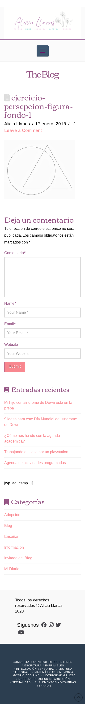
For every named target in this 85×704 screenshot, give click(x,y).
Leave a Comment (23, 130)
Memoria (66, 672)
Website (11, 345)
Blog (8, 526)
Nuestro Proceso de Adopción (44, 679)
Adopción (12, 515)
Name (10, 303)
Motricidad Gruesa (59, 675)
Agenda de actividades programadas (35, 463)
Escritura (32, 665)
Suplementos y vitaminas (55, 682)
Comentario (15, 253)
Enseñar (11, 537)
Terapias (44, 685)
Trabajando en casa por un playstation (36, 452)
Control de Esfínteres (52, 662)
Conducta (21, 662)
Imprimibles (54, 665)
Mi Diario (11, 569)
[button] (43, 50)
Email (10, 324)
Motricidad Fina (26, 675)
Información (14, 547)
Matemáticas (44, 672)
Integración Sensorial (35, 668)
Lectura (65, 668)
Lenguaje (23, 672)
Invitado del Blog (18, 558)
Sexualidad (21, 682)
